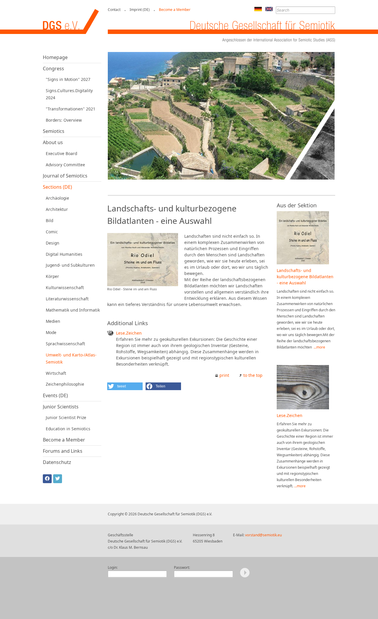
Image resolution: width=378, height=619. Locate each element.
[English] (269, 9)
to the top (253, 375)
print (224, 375)
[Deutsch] (258, 9)
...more (319, 347)
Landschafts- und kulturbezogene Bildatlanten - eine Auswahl (305, 277)
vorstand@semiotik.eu (263, 534)
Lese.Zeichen (129, 333)
